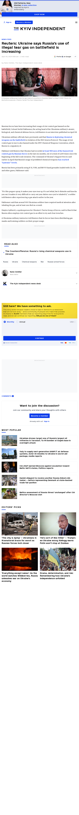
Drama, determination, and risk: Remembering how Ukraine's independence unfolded (56, 576)
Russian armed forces (56, 262)
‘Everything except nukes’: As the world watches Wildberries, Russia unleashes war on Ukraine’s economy (20, 577)
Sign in (46, 421)
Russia (5, 262)
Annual (22, 322)
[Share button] (75, 57)
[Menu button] (76, 22)
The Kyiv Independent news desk (28, 63)
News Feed (6, 39)
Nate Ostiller (16, 272)
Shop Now (39, 14)
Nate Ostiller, (9, 63)
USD (72, 322)
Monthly (10, 322)
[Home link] (39, 28)
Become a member (39, 416)
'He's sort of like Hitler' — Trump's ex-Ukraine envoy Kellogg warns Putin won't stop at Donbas (58, 540)
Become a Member (23, 22)
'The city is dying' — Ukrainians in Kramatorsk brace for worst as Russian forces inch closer (19, 540)
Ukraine (15, 262)
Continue (39, 338)
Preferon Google (64, 56)
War (42, 262)
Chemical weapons (29, 262)
